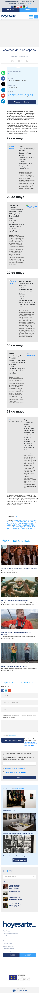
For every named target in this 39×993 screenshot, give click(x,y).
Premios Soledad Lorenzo (10, 933)
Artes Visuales (7, 931)
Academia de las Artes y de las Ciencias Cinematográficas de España (22, 521)
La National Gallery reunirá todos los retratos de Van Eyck (15, 905)
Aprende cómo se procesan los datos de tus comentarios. (30, 743)
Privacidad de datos (8, 949)
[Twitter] (6, 690)
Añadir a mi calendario (22, 102)
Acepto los (9, 735)
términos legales (12, 735)
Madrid (30, 96)
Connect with (5, 687)
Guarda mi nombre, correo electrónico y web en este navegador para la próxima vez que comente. (19, 716)
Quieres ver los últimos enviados (14, 768)
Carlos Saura (23, 523)
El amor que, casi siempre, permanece (14, 666)
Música (5, 939)
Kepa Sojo (10, 527)
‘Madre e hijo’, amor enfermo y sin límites (15, 898)
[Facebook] (2, 690)
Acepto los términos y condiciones (15, 772)
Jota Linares (29, 525)
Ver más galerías (19, 860)
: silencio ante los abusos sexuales (19, 568)
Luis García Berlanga (23, 527)
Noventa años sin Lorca (14, 892)
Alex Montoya (12, 523)
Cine (9, 74)
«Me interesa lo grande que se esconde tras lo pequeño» (17, 633)
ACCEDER (28, 10)
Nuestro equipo (7, 951)
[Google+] (9, 690)
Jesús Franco (18, 525)
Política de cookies (8, 946)
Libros (5, 935)
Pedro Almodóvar (18, 528)
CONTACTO (10, 10)
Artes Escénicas (7, 943)
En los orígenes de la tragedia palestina (14, 600)
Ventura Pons (30, 528)
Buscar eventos (9, 882)
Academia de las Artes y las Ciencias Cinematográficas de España (20, 95)
